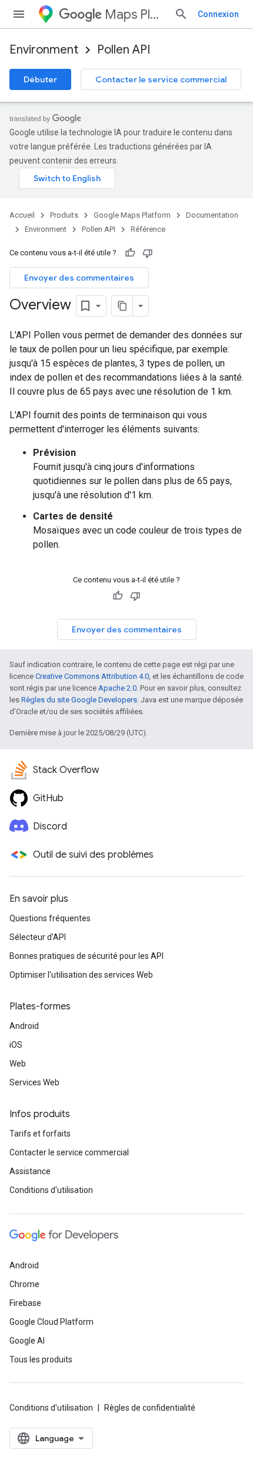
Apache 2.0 (117, 688)
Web (17, 1063)
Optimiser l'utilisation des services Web (81, 974)
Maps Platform (135, 14)
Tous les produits (40, 1359)
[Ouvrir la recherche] (181, 14)
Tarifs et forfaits (40, 1133)
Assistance (30, 1171)
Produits (64, 215)
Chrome (24, 1284)
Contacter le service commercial (161, 79)
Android (24, 1026)
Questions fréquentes (50, 918)
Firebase (25, 1303)
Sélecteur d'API (37, 937)
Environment (43, 49)
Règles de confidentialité (149, 1407)
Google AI (27, 1340)
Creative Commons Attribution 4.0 (92, 676)
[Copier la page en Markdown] (122, 306)
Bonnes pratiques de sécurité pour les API (86, 956)
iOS (15, 1044)
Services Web (34, 1082)
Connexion (218, 14)
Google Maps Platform (132, 215)
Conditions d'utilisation (51, 1190)
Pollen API (123, 49)
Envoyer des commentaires (79, 277)
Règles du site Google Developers (79, 699)
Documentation (212, 215)
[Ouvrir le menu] (19, 14)
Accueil (22, 215)
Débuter (40, 79)
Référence (148, 229)
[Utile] (130, 253)
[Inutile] (148, 253)
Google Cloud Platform (51, 1322)
